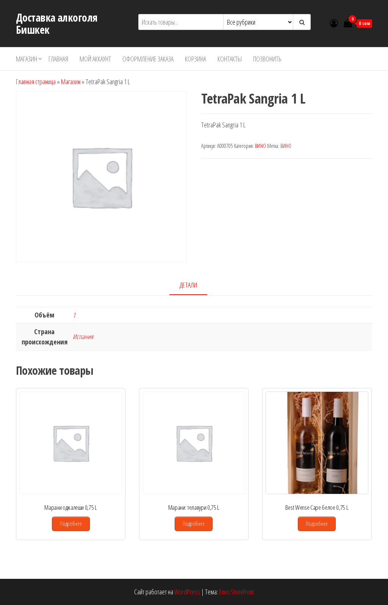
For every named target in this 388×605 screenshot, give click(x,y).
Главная (58, 58)
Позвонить (267, 58)
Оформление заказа (148, 58)
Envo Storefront (236, 591)
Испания (83, 336)
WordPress (187, 591)
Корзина (195, 58)
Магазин (26, 58)
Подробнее (71, 523)
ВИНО (260, 145)
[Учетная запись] (334, 22)
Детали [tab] (188, 284)
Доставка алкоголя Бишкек (56, 23)
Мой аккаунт (95, 58)
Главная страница (36, 81)
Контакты (229, 58)
